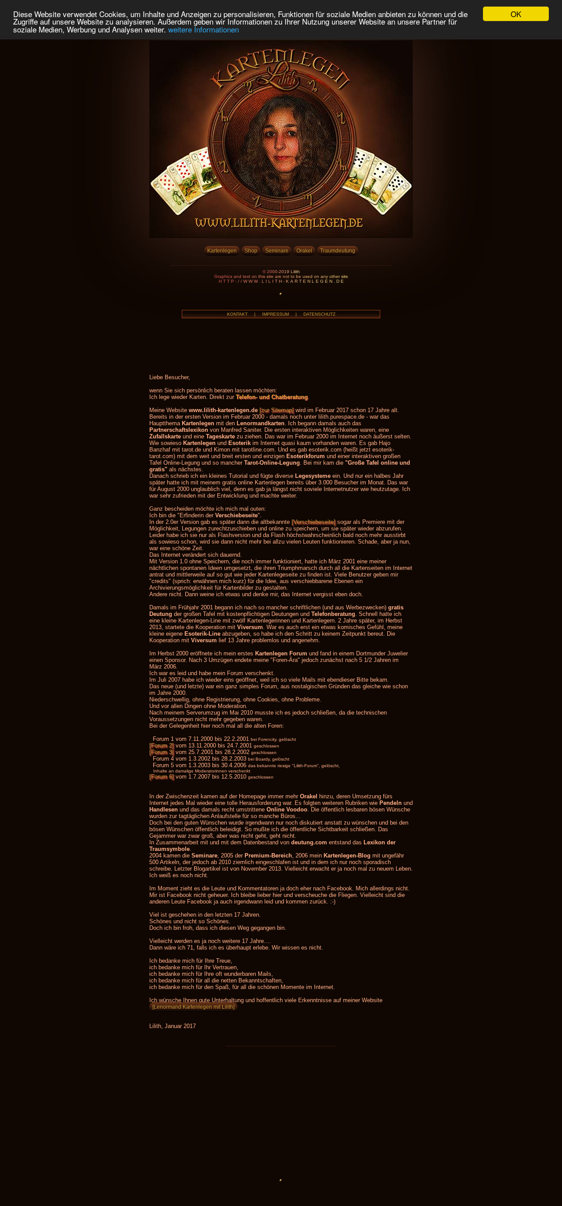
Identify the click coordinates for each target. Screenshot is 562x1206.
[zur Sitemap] (276, 410)
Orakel (304, 250)
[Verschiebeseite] (313, 522)
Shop (251, 250)
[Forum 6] (161, 776)
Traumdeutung (337, 250)
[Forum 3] (161, 752)
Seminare (276, 250)
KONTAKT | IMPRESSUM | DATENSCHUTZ (281, 314)
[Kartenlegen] (281, 235)
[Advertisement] (281, 1112)
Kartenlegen (222, 250)
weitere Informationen (203, 29)
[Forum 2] (161, 745)
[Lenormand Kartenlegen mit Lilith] (193, 1006)
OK (516, 13)
